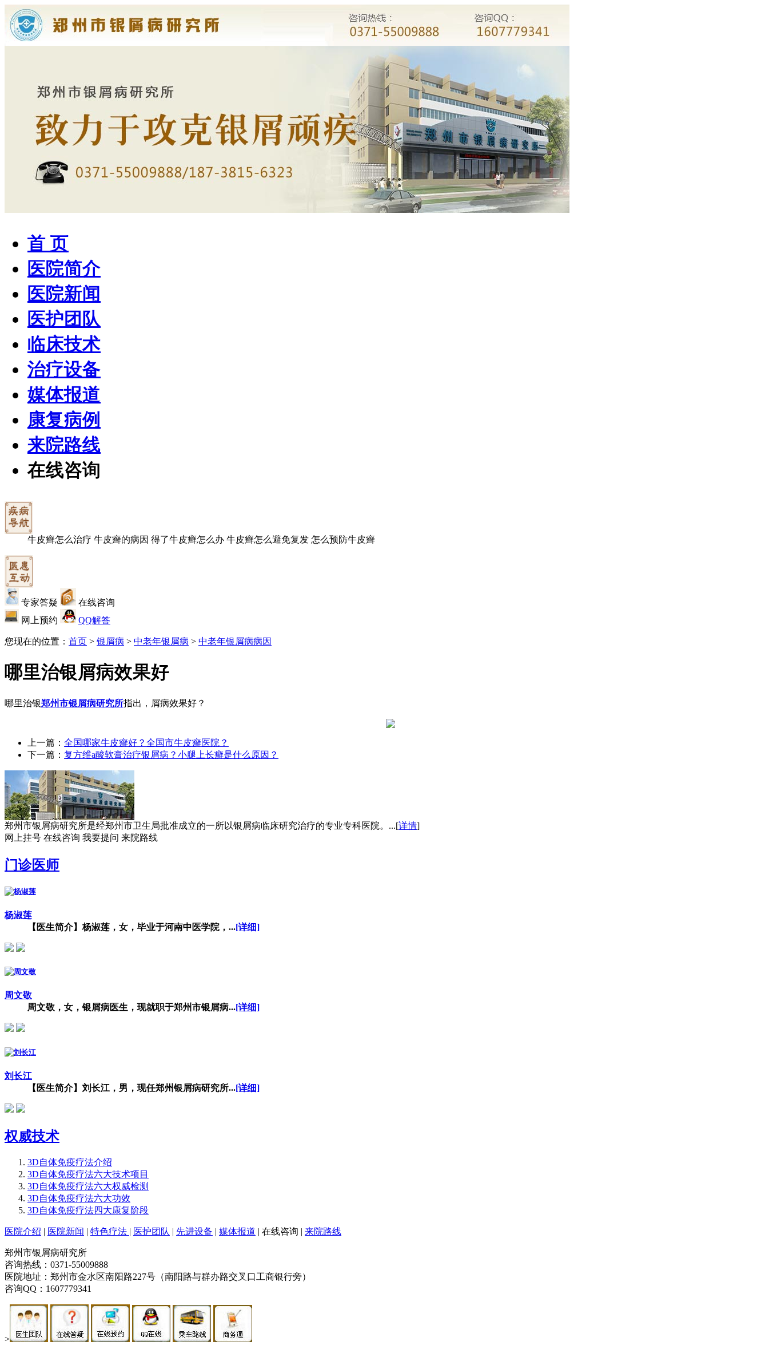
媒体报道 (64, 394)
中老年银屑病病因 (235, 641)
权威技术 (32, 1136)
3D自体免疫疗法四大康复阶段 (88, 1210)
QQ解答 (94, 620)
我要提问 (100, 837)
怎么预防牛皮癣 (343, 539)
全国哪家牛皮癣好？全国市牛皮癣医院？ (146, 742)
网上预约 (39, 620)
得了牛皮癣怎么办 (187, 539)
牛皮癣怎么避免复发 (267, 539)
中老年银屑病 (161, 641)
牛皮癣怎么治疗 (59, 539)
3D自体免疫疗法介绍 (69, 1162)
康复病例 (64, 419)
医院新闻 (64, 293)
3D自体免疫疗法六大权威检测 (88, 1186)
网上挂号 (23, 837)
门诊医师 (32, 864)
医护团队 (64, 318)
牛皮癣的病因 (121, 539)
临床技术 (64, 344)
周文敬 (18, 995)
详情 (408, 825)
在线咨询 (64, 470)
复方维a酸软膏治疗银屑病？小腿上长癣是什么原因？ (171, 754)
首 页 (48, 243)
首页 (78, 641)
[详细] (248, 927)
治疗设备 (64, 369)
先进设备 (194, 1231)
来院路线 (64, 444)
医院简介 (64, 268)
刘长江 (18, 1076)
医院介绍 (23, 1231)
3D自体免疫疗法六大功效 (78, 1198)
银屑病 (110, 641)
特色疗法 (109, 1231)
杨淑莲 (18, 915)
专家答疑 (39, 602)
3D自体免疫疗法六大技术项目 (88, 1174)
